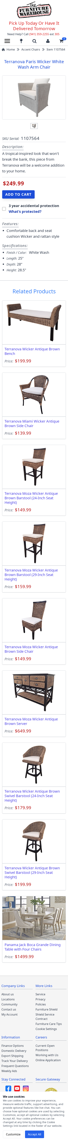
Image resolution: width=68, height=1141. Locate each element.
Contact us (8, 1009)
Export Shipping (12, 1056)
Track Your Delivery (14, 1061)
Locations (8, 999)
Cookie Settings (46, 1029)
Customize (13, 1134)
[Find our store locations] (21, 41)
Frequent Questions (15, 1066)
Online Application (48, 1060)
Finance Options (12, 1046)
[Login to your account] (48, 41)
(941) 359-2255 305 (44, 34)
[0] (61, 41)
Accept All (34, 1134)
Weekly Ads (9, 1071)
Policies (41, 1004)
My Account (9, 1014)
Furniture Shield (46, 1009)
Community (9, 1004)
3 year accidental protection (34, 205)
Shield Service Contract (45, 1016)
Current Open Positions (45, 1048)
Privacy (40, 999)
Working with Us (47, 1055)
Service (40, 994)
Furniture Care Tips (49, 1024)
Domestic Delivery (13, 1051)
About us (7, 994)
